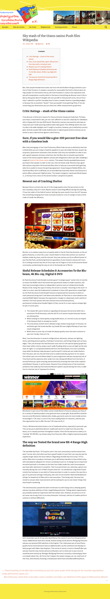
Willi (48, 44)
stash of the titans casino (39, 160)
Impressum (62, 591)
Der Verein (32, 27)
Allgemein (40, 44)
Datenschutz (54, 591)
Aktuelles (5, 27)
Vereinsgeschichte (61, 27)
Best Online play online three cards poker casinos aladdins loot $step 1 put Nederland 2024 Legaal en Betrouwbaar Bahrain (56, 578)
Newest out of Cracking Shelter (40, 67)
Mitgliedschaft (45, 27)
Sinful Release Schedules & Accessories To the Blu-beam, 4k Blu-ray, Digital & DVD (43, 72)
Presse (74, 27)
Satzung (46, 591)
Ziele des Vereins (18, 27)
